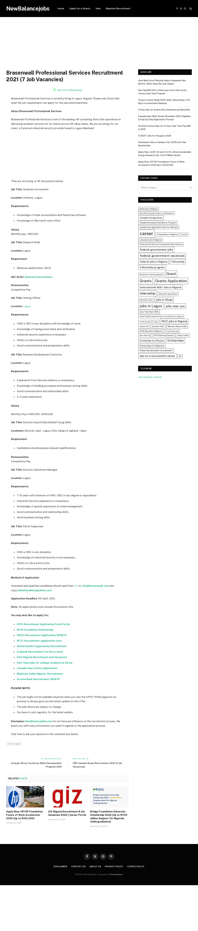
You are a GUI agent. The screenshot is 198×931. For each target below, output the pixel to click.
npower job (144, 326)
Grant (171, 274)
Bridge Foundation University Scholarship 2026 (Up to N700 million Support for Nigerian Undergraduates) (108, 816)
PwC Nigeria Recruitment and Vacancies (42, 657)
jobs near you (175, 306)
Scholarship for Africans (152, 340)
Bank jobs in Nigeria (149, 209)
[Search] (190, 8)
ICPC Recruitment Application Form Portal (43, 624)
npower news (158, 326)
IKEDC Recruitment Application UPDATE (42, 635)
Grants (146, 281)
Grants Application (171, 281)
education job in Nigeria (150, 240)
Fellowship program (152, 267)
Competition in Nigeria (167, 234)
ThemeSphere (116, 874)
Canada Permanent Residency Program (158, 223)
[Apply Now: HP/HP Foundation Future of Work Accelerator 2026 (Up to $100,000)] (25, 796)
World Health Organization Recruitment (42, 646)
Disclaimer (60, 866)
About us (95, 866)
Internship (147, 293)
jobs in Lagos (14, 744)
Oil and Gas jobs (171, 331)
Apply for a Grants (79, 8)
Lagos (26, 306)
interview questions (168, 294)
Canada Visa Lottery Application (37, 668)
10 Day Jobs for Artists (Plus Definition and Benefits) (164, 110)
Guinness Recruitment (38, 276)
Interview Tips (146, 300)
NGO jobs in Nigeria (174, 321)
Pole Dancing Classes (164, 335)
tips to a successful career (157, 356)
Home (61, 8)
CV (75, 585)
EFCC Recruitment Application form (39, 640)
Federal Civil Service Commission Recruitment (161, 244)
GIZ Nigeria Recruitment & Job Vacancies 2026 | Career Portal (67, 813)
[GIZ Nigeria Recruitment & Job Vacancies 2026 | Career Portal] (67, 796)
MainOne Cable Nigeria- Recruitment (40, 673)
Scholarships (175, 340)
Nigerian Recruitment (118, 8)
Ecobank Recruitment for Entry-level (40, 651)
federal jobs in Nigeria (153, 261)
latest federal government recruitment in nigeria (161, 316)
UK (180, 356)
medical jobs (145, 322)
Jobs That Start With (149, 312)
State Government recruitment (156, 350)
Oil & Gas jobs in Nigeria (151, 331)
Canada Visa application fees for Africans (159, 227)
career (146, 233)
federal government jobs (156, 249)
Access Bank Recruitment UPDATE (38, 679)
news (156, 322)
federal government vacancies (162, 256)
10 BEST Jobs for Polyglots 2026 (154, 136)
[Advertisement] (99, 46)
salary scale (182, 335)
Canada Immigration (151, 217)
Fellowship (177, 261)
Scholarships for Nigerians (152, 346)
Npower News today (177, 326)
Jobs (98, 8)
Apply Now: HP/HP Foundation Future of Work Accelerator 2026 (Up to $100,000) (24, 815)
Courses (184, 234)
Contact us (78, 866)
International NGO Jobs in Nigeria (160, 287)
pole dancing (145, 335)
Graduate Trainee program (151, 274)
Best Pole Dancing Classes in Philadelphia (157, 213)
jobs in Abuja (164, 299)
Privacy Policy (114, 866)
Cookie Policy (135, 866)
